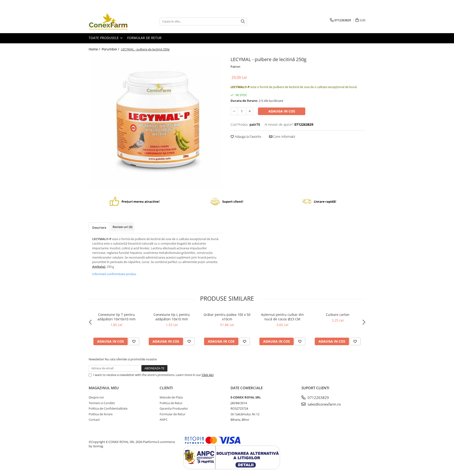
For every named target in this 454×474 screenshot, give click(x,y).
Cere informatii (283, 136)
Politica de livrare (101, 414)
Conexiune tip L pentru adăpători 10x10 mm (171, 316)
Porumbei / (111, 49)
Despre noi (96, 397)
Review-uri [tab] (122, 227)
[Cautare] (243, 21)
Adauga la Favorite (247, 136)
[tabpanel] (156, 122)
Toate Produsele (104, 38)
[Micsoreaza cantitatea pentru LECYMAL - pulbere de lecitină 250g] (234, 111)
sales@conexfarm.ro (324, 404)
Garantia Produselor (174, 408)
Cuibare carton (337, 314)
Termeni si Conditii (102, 403)
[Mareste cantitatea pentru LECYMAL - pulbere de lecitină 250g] (249, 111)
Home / (95, 49)
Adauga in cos (281, 111)
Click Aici (208, 375)
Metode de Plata (171, 397)
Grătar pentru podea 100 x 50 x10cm (227, 316)
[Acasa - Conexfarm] (112, 21)
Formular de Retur (144, 38)
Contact (94, 419)
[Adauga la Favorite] (133, 341)
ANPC (164, 419)
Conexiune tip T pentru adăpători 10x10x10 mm (116, 316)
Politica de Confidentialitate (108, 408)
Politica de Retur (171, 403)
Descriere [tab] (99, 227)
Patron (235, 66)
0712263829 (318, 397)
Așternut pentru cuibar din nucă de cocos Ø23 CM (282, 316)
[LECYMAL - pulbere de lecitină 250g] (156, 122)
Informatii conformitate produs (114, 274)
